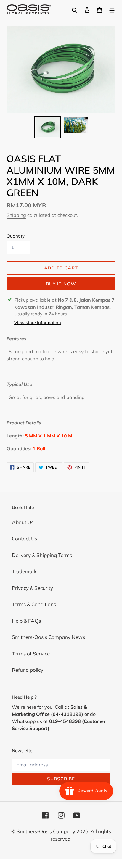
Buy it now (61, 284)
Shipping (16, 215)
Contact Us (24, 538)
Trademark (24, 571)
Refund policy (27, 670)
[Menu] (112, 9)
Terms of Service (31, 653)
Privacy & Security (32, 588)
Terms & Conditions (34, 604)
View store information (37, 322)
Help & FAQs (26, 621)
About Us (22, 522)
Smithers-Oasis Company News (48, 637)
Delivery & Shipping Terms (42, 555)
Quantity (16, 236)
